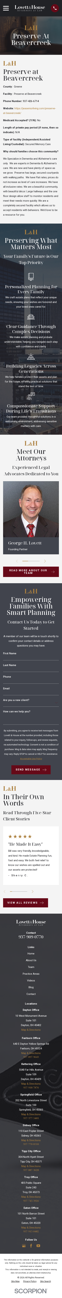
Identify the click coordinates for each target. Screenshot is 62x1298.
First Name (9, 653)
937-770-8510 (31, 1144)
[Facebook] (31, 1246)
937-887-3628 (31, 1170)
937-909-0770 (31, 937)
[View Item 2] (13, 891)
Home (31, 953)
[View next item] (45, 561)
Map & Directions (31, 1029)
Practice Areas (31, 973)
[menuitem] (15, 1281)
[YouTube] (38, 1246)
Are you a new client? (16, 700)
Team (31, 967)
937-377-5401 (31, 1118)
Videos (31, 980)
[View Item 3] (15, 891)
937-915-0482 (31, 1231)
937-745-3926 (31, 1200)
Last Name (9, 665)
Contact (31, 994)
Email (6, 688)
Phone (7, 677)
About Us (31, 960)
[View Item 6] (22, 891)
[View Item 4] (17, 891)
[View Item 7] (24, 891)
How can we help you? (16, 711)
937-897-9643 (31, 1057)
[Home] (30, 8)
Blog (31, 987)
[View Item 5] (20, 891)
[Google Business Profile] (24, 1246)
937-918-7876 (31, 1087)
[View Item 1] (11, 891)
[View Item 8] (26, 891)
